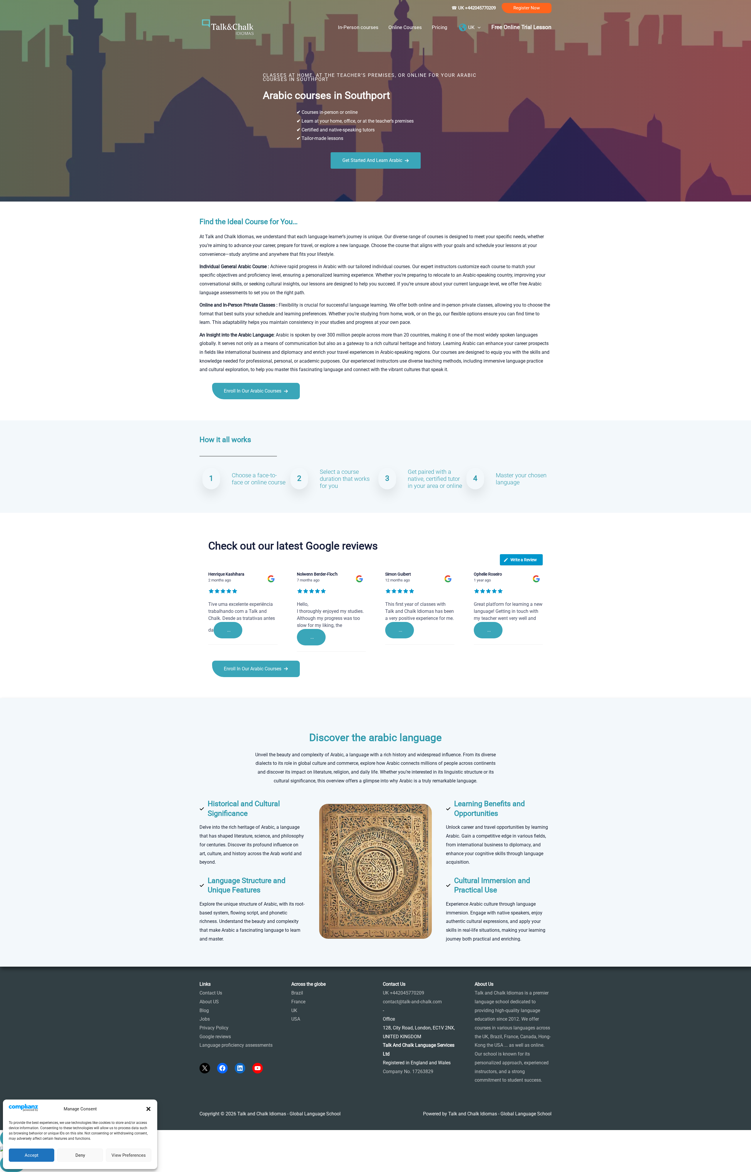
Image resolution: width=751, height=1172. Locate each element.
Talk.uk (256, 412)
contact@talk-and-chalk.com (412, 1001)
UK (294, 1010)
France (298, 1001)
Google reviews (215, 1036)
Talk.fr (206, 412)
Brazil (297, 993)
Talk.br (221, 412)
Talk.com (238, 412)
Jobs (204, 1019)
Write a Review (523, 559)
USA (295, 1019)
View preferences (128, 1155)
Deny (80, 1155)
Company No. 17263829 (408, 1071)
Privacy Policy (214, 1028)
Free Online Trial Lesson (521, 27)
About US (209, 1001)
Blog (204, 1010)
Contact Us (210, 993)
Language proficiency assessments (236, 1045)
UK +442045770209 (403, 993)
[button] (148, 1109)
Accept (31, 1155)
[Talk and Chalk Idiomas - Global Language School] (227, 27)
